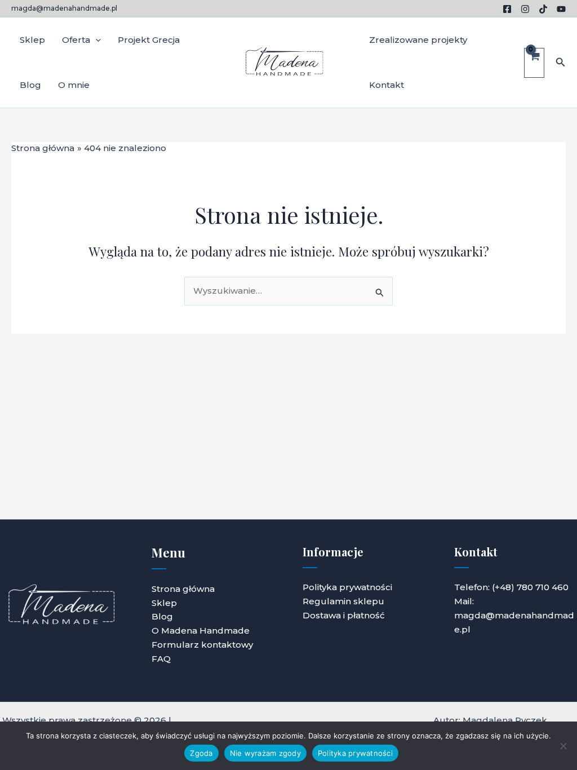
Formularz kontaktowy (202, 644)
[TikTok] (543, 9)
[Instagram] (525, 9)
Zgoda (201, 753)
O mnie (74, 84)
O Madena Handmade (201, 630)
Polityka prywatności (347, 587)
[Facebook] (507, 9)
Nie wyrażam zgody (265, 753)
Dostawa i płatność (344, 615)
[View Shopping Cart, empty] (534, 63)
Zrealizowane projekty (418, 39)
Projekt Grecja (149, 39)
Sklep (32, 39)
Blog (30, 84)
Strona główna (183, 588)
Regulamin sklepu (343, 601)
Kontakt (386, 84)
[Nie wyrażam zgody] (563, 745)
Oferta (76, 39)
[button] (95, 40)
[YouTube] (561, 9)
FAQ (161, 658)
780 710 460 (543, 587)
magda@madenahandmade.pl (64, 8)
